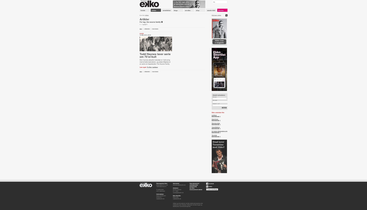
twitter (210, 186)
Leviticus (214, 115)
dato (141, 29)
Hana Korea (215, 119)
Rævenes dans (216, 123)
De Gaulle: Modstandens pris (219, 131)
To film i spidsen (152, 67)
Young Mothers (216, 127)
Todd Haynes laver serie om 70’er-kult (155, 55)
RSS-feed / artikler (216, 15)
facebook (211, 183)
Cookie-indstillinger (212, 189)
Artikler (147, 15)
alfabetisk (147, 29)
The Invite (214, 135)
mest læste (155, 29)
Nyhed (142, 33)
